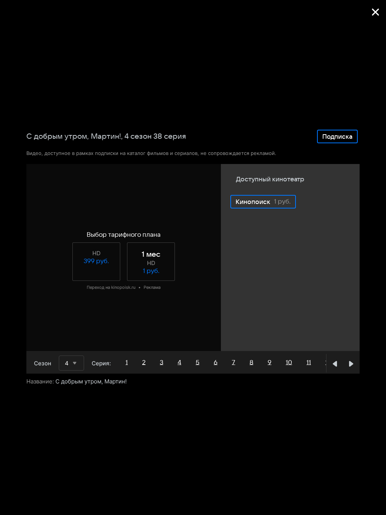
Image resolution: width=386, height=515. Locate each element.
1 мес (151, 254)
